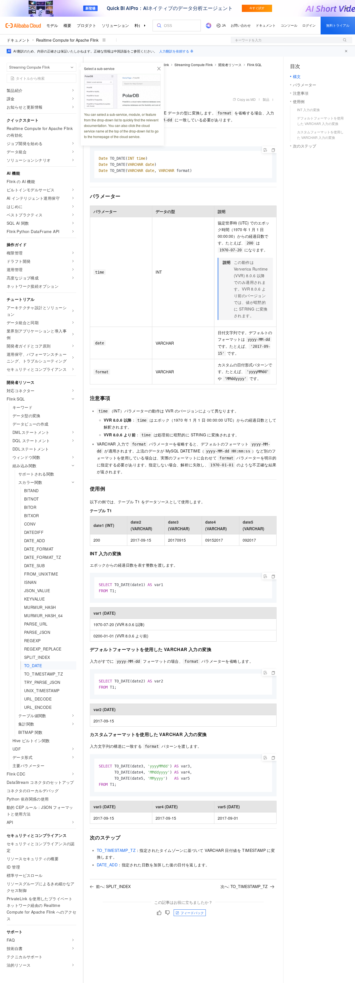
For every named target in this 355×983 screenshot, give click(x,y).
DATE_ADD (107, 864)
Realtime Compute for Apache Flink (67, 40)
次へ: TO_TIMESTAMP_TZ (244, 886)
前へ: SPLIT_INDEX (113, 886)
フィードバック (192, 912)
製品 (266, 99)
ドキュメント (18, 40)
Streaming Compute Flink (193, 64)
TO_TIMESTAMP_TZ (116, 850)
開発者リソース (230, 64)
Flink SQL (254, 64)
